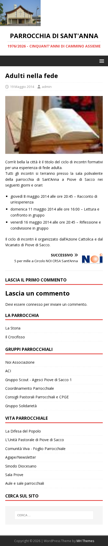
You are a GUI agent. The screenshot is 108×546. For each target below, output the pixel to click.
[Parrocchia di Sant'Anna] (20, 23)
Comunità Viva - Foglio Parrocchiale (35, 448)
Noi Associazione (20, 362)
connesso (34, 304)
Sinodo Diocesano (20, 466)
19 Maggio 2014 (22, 86)
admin (47, 86)
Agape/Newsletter (20, 457)
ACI (8, 370)
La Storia (12, 328)
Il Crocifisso (15, 336)
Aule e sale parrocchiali (24, 483)
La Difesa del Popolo (23, 431)
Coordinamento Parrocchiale (29, 388)
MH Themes (85, 541)
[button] (101, 60)
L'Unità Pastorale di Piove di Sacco (34, 439)
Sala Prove (14, 474)
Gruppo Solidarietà (21, 405)
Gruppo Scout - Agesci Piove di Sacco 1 (38, 379)
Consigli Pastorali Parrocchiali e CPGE (37, 396)
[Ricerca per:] (54, 515)
